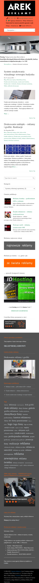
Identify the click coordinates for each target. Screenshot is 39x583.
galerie (32, 408)
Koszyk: (26, 25)
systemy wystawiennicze (11, 465)
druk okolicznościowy (9, 134)
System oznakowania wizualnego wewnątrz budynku (19, 394)
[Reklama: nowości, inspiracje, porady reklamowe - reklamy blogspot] (19, 267)
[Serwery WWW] (19, 290)
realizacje (14, 443)
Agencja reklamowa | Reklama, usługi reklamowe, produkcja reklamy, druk (19, 8)
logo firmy (18, 424)
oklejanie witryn (9, 433)
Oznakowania (17, 136)
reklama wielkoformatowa (28, 138)
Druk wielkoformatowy (21, 134)
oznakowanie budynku (23, 81)
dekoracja (12, 405)
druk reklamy (11, 408)
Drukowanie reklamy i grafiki (16, 357)
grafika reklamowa (11, 411)
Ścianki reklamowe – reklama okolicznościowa (17, 391)
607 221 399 (12, 18)
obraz (15, 430)
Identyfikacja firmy (21, 79)
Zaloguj (8, 25)
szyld (20, 465)
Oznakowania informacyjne (10, 81)
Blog (5, 79)
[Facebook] (6, 20)
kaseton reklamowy (22, 417)
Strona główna (7, 64)
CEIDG (6, 563)
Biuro (5, 132)
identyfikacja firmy (13, 414)
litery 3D (7, 421)
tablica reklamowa (28, 465)
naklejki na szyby (9, 427)
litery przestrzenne (20, 420)
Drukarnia (17, 575)
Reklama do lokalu (16, 138)
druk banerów (20, 405)
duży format (23, 408)
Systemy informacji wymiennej (24, 83)
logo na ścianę (28, 424)
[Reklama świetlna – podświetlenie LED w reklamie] (8, 201)
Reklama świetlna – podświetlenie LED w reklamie (18, 386)
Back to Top (32, 118)
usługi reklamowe (10, 467)
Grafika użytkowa (24, 411)
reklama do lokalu (9, 447)
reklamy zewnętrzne (18, 462)
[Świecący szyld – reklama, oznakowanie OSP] (8, 228)
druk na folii (23, 132)
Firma (28, 134)
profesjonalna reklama (19, 436)
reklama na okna (20, 447)
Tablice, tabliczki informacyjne (11, 86)
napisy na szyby (19, 427)
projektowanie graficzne (18, 440)
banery (6, 405)
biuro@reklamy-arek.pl (26, 18)
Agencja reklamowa (16, 571)
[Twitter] (9, 20)
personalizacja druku (26, 136)
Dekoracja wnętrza (11, 79)
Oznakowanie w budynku (10, 83)
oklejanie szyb (23, 430)
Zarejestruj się (14, 25)
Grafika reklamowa (8, 136)
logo (10, 424)
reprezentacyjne (29, 462)
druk (18, 132)
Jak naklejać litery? (14, 520)
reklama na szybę (18, 450)
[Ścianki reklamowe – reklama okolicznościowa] (8, 215)
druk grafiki (29, 405)
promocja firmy (8, 138)
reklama (25, 443)
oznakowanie (19, 433)
